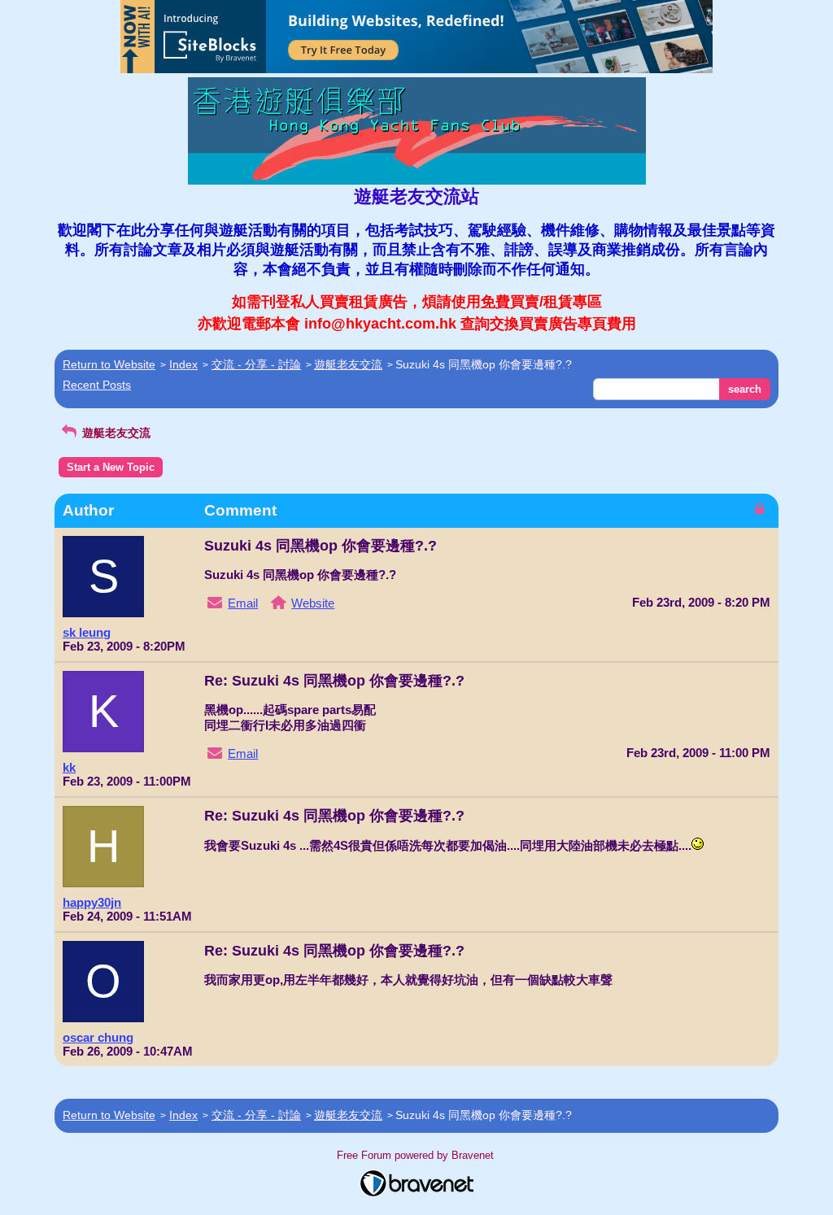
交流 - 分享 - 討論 (256, 364)
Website (312, 603)
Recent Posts (97, 384)
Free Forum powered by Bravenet (417, 1155)
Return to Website (109, 364)
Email (243, 603)
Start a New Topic (111, 467)
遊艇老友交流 (348, 364)
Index (183, 364)
